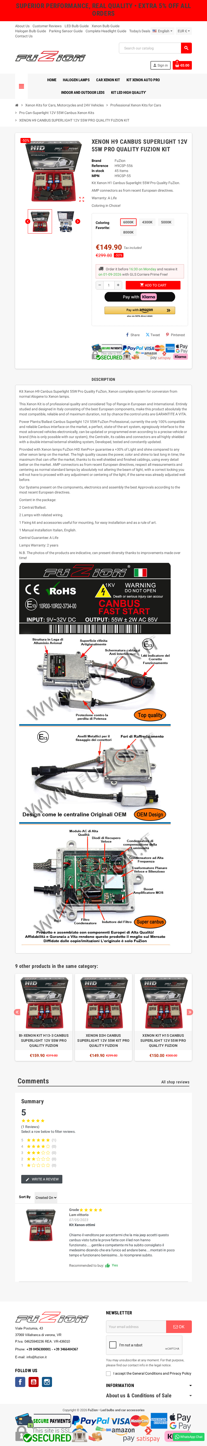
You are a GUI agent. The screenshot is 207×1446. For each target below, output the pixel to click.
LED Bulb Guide (77, 26)
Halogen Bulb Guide (30, 31)
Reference (100, 166)
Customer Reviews (47, 26)
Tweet (155, 335)
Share (135, 335)
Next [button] (190, 1012)
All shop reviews (175, 1082)
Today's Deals (139, 31)
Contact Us (24, 36)
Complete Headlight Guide (106, 31)
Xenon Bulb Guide (105, 26)
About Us (22, 26)
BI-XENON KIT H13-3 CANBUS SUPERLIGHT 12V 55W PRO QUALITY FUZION (44, 1040)
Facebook (20, 1382)
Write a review (45, 1179)
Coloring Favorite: (103, 225)
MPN (95, 176)
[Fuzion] (50, 56)
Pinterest (178, 335)
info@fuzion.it (59, 1357)
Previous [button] (17, 1012)
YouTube (34, 1382)
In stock (98, 171)
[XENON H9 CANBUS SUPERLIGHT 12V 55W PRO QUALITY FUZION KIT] (40, 1224)
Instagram (47, 1382)
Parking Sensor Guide (66, 31)
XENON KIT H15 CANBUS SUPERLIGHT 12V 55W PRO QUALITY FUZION (163, 1040)
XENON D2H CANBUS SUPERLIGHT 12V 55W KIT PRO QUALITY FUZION (103, 1040)
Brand (96, 161)
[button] (140, 312)
